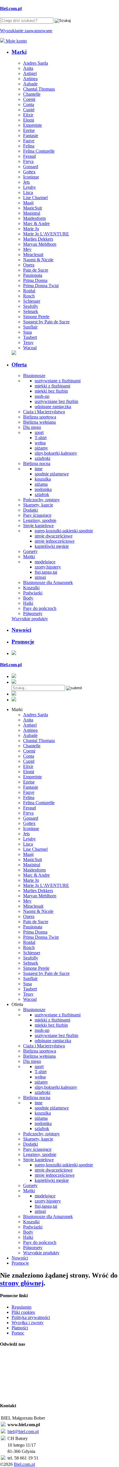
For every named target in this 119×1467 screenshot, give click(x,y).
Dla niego (32, 427)
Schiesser (31, 301)
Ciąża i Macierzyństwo (44, 411)
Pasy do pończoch (39, 608)
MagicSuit (32, 208)
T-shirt (41, 437)
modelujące (45, 561)
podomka (43, 489)
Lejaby (29, 187)
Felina (28, 145)
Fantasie (30, 135)
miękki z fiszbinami (52, 385)
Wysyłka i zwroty (28, 1322)
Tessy (28, 342)
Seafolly (30, 306)
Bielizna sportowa (39, 416)
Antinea (30, 78)
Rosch (29, 295)
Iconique (31, 176)
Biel (11, 8)
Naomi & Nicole (38, 259)
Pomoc (18, 1332)
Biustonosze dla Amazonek (48, 582)
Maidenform (34, 218)
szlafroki (42, 458)
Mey (27, 249)
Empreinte (32, 125)
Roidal (29, 290)
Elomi (28, 120)
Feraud (29, 156)
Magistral (31, 213)
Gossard (30, 166)
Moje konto (16, 41)
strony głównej (22, 1283)
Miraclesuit (33, 254)
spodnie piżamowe (52, 473)
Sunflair (30, 326)
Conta (28, 104)
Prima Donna (35, 280)
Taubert (30, 337)
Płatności (20, 1327)
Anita (28, 68)
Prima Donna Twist (41, 285)
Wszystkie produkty (30, 618)
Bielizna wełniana (39, 422)
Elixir (28, 114)
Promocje (23, 642)
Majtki (29, 556)
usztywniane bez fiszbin (56, 401)
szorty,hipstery (48, 566)
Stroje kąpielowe (38, 525)
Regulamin (21, 1307)
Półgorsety (32, 613)
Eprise (29, 130)
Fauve (28, 140)
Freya (28, 161)
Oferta (19, 365)
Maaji (28, 202)
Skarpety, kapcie (38, 504)
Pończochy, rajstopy (41, 499)
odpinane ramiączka (53, 406)
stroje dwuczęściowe (53, 535)
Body (28, 598)
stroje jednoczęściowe (55, 541)
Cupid (28, 109)
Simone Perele (36, 316)
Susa (27, 332)
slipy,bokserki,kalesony (56, 453)
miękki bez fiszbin (51, 391)
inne (38, 468)
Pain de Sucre (35, 270)
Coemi (29, 99)
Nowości (21, 630)
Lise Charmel (35, 197)
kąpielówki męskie (52, 546)
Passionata (32, 275)
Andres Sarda (35, 63)
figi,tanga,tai (46, 572)
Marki (19, 52)
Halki (28, 603)
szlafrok (42, 494)
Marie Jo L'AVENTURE (46, 233)
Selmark (30, 311)
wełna (40, 442)
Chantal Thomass (39, 89)
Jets (26, 182)
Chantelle (31, 94)
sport (39, 432)
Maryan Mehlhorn (39, 244)
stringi (40, 577)
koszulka (43, 479)
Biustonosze (34, 375)
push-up (42, 396)
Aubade (30, 83)
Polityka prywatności (31, 1317)
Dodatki (30, 510)
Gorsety (30, 551)
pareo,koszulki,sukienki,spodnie (64, 530)
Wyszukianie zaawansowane (26, 30)
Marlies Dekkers (38, 239)
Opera (28, 264)
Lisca (28, 192)
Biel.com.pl (24, 1464)
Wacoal (30, 347)
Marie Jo (31, 228)
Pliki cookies (23, 1312)
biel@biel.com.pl (23, 1431)
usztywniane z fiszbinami (58, 380)
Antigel (30, 73)
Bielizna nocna (36, 463)
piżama (41, 484)
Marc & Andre (36, 223)
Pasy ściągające (37, 515)
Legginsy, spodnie (39, 520)
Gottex (29, 171)
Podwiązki (32, 592)
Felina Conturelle (39, 151)
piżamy (41, 448)
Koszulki (31, 587)
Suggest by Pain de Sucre (46, 321)
